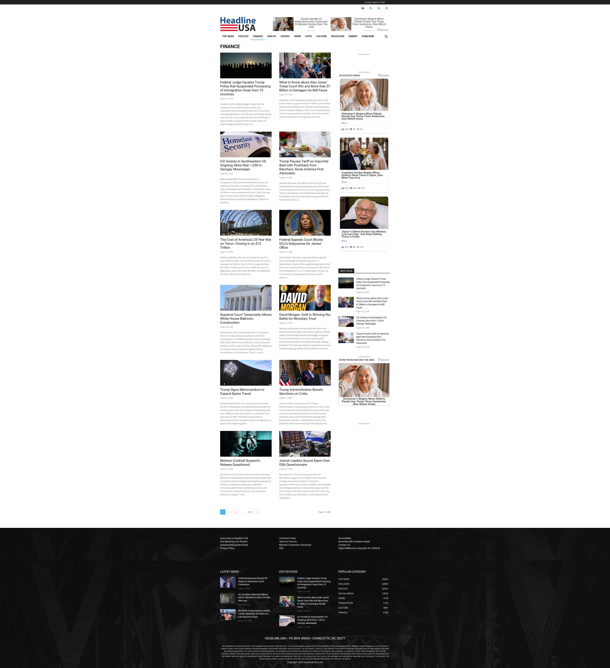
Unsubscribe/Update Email (234, 544)
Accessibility (344, 538)
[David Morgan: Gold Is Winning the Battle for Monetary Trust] (305, 298)
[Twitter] (379, 8)
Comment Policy (287, 538)
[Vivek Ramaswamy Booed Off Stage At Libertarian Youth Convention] (228, 582)
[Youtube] (363, 8)
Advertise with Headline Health (354, 541)
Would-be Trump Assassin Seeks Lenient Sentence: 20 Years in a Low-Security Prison (254, 613)
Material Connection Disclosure (295, 544)
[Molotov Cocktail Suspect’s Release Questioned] (246, 444)
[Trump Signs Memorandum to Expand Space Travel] (246, 373)
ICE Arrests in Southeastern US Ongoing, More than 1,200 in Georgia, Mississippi (243, 165)
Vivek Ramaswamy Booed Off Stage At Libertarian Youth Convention (252, 581)
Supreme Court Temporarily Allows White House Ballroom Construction (246, 318)
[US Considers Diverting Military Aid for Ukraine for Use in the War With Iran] (228, 598)
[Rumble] (371, 8)
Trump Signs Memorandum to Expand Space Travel (242, 391)
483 (249, 512)
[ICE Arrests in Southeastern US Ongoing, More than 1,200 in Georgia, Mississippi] (246, 144)
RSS (281, 548)
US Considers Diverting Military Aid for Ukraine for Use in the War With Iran (254, 597)
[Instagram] (386, 8)
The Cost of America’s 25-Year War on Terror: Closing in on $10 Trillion (245, 243)
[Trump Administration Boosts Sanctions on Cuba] (305, 373)
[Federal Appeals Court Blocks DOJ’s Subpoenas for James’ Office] (305, 223)
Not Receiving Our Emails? (233, 541)
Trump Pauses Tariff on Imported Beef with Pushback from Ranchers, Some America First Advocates (303, 167)
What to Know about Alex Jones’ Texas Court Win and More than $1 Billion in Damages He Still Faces (305, 86)
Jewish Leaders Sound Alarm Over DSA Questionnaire (304, 463)
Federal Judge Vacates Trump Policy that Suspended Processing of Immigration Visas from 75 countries (245, 88)
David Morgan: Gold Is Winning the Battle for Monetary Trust (304, 316)
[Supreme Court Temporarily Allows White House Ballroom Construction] (246, 298)
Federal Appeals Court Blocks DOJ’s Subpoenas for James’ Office (301, 243)
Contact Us (344, 544)
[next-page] (257, 512)
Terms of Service (288, 541)
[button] (386, 36)
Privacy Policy (227, 548)
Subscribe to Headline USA (234, 538)
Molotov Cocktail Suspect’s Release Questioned (240, 463)
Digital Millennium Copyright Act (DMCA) (359, 548)
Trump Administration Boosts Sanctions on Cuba (301, 391)
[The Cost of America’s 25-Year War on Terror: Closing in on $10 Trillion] (246, 223)
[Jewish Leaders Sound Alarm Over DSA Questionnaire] (305, 444)
